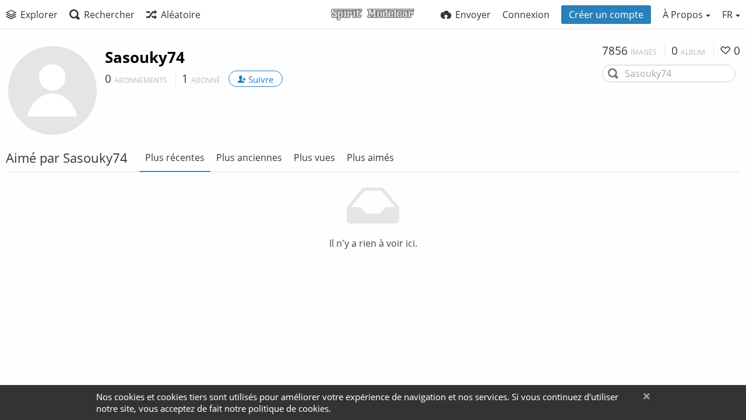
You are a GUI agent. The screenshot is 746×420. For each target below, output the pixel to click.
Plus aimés (370, 157)
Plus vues (314, 157)
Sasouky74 (145, 57)
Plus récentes (175, 157)
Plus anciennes (249, 157)
